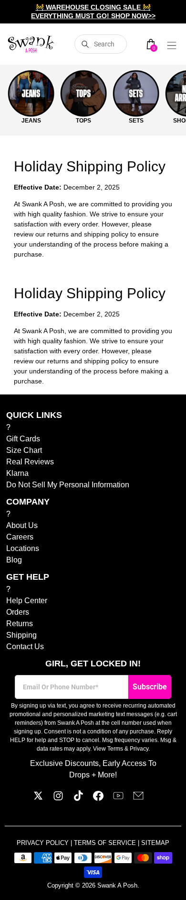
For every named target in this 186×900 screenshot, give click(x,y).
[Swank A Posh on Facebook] (98, 798)
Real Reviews (30, 462)
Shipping (21, 635)
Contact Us (25, 646)
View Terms (108, 748)
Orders (17, 612)
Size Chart (24, 450)
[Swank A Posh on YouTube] (118, 798)
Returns (19, 623)
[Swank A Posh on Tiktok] (78, 798)
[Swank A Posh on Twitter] (38, 798)
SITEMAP (155, 842)
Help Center (26, 600)
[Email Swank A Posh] (138, 798)
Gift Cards (23, 439)
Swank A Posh (117, 885)
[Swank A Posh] (31, 44)
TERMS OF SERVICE (106, 842)
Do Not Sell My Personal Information (67, 485)
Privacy (139, 748)
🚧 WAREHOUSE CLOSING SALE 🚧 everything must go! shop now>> (93, 11)
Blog (14, 560)
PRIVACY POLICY (44, 842)
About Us (22, 525)
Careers (19, 537)
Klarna (17, 473)
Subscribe (150, 686)
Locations (22, 548)
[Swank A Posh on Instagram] (58, 798)
